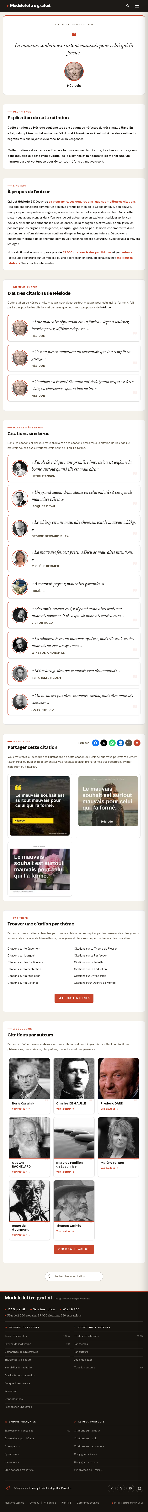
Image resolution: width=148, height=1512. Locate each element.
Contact (34, 1502)
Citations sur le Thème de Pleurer (95, 949)
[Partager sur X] (103, 743)
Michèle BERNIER (45, 566)
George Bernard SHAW (51, 536)
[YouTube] (130, 1488)
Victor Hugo (42, 623)
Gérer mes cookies (88, 1502)
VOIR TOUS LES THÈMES (74, 998)
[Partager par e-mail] (128, 743)
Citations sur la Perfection (91, 955)
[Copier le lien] (137, 743)
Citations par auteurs (30, 1035)
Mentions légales (14, 1502)
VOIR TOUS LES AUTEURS (74, 1249)
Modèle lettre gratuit (30, 5)
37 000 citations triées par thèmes (87, 252)
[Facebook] (112, 1488)
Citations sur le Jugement (24, 949)
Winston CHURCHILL (48, 652)
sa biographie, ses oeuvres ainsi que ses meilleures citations (92, 202)
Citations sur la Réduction (90, 969)
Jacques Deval (44, 506)
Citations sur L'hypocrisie (90, 976)
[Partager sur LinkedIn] (120, 743)
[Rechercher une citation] (50, 1276)
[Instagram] (139, 1488)
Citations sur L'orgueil (21, 955)
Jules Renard (43, 709)
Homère (38, 591)
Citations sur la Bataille (88, 962)
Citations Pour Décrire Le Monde (95, 983)
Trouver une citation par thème (41, 924)
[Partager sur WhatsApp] (112, 743)
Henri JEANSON (44, 476)
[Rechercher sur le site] (128, 6)
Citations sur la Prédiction (24, 976)
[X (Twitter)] (121, 1488)
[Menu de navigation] (137, 6)
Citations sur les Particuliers (25, 962)
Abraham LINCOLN (46, 678)
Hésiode (74, 86)
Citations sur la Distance (23, 983)
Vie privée (50, 1502)
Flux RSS (66, 1502)
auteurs (126, 252)
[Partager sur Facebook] (95, 743)
